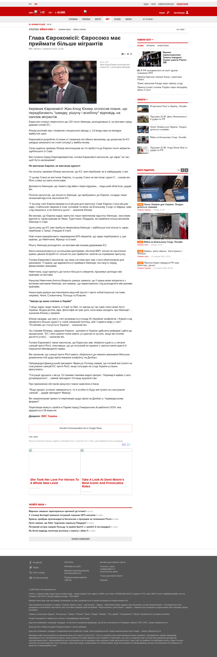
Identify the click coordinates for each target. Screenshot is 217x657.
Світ (108, 19)
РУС (30, 4)
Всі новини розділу (37, 24)
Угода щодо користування (111, 576)
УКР (35, 4)
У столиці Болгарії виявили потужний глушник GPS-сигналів (66, 515)
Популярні (150, 45)
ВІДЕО (146, 4)
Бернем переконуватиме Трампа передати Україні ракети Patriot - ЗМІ (175, 57)
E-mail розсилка (40, 578)
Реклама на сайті (72, 566)
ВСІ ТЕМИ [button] (180, 29)
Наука (128, 19)
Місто (98, 19)
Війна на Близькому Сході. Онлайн (168, 137)
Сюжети (141, 99)
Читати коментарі (80, 538)
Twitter (36, 567)
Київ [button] (31, 12)
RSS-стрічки (39, 573)
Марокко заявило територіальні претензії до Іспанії (61, 511)
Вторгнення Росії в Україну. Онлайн (168, 106)
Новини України (144, 210)
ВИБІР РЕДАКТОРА (145, 170)
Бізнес (117, 19)
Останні (140, 45)
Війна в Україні (79, 29)
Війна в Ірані (63, 29)
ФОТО (153, 4)
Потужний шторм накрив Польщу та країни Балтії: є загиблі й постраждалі (73, 527)
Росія (49, 24)
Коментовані (163, 45)
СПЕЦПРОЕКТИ (182, 4)
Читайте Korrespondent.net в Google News (80, 428)
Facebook (37, 562)
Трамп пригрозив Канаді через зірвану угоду (160, 83)
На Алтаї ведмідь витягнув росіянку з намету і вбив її (62, 530)
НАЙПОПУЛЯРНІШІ (166, 4)
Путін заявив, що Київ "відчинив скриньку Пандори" (61, 523)
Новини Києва (64, 29)
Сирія (35, 437)
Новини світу (144, 39)
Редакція (103, 580)
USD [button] (50, 12)
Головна (73, 19)
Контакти (68, 562)
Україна (86, 19)
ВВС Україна (49, 416)
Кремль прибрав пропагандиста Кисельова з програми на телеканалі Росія (74, 519)
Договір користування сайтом (112, 562)
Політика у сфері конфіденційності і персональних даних (109, 569)
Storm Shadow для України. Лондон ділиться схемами (168, 128)
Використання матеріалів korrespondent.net (76, 571)
